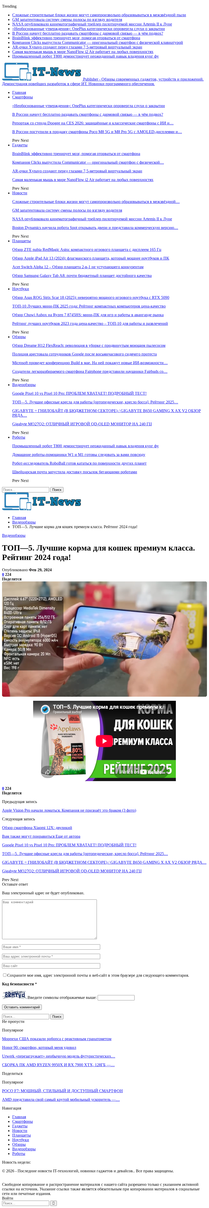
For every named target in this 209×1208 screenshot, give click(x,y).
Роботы (18, 437)
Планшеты (21, 241)
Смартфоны (22, 97)
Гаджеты (20, 145)
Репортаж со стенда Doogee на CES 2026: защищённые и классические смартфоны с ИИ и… (93, 123)
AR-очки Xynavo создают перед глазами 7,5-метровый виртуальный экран (77, 47)
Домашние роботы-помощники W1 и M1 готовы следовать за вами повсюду (78, 454)
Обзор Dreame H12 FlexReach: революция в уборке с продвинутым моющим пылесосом (88, 345)
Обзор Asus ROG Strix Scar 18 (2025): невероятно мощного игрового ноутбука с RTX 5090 (90, 297)
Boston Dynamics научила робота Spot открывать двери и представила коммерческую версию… (95, 227)
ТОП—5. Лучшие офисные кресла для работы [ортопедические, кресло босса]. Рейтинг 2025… (95, 402)
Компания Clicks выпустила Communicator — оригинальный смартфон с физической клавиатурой (97, 42)
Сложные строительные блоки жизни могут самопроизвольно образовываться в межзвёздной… (96, 201)
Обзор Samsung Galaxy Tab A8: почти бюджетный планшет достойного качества (82, 275)
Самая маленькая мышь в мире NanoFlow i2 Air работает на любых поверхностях (82, 51)
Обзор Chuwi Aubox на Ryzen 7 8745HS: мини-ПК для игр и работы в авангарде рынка (88, 315)
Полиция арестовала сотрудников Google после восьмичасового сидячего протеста (84, 354)
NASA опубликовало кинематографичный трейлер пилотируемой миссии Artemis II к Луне (92, 24)
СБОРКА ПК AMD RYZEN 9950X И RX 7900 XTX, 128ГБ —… (58, 1065)
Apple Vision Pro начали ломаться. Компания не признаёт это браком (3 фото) (69, 810)
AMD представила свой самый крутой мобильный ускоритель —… (61, 1099)
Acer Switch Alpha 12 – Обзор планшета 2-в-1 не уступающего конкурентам (77, 267)
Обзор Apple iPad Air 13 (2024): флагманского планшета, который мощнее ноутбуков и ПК (90, 258)
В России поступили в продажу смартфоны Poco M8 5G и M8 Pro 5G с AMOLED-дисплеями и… (97, 132)
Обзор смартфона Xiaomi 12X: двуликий (37, 827)
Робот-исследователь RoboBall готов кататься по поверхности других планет (79, 463)
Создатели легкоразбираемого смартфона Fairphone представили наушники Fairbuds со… (89, 371)
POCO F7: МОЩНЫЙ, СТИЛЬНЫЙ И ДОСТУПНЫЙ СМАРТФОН (62, 1091)
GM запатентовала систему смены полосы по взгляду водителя (67, 19)
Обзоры (19, 337)
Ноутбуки (20, 289)
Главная (19, 92)
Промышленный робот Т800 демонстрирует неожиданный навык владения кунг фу (85, 56)
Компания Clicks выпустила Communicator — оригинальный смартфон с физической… (88, 162)
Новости (19, 193)
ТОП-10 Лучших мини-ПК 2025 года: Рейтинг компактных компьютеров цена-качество (89, 306)
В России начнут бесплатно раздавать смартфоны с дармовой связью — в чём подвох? (87, 33)
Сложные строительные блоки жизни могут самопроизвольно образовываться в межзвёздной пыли (99, 15)
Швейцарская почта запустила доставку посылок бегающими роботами (74, 472)
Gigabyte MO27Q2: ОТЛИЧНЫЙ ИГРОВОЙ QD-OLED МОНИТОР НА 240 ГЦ (82, 424)
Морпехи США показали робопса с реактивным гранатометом (56, 1039)
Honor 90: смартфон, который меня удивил (39, 1047)
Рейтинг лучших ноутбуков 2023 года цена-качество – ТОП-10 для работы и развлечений (90, 323)
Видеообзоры (24, 385)
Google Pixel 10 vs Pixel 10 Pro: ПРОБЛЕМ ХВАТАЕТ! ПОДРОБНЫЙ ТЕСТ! (79, 393)
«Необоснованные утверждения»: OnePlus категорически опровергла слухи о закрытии (88, 29)
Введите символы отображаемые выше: (62, 997)
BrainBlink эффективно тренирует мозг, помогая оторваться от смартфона (76, 38)
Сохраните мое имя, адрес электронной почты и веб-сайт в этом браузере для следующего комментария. (98, 975)
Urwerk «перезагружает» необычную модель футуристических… (58, 1056)
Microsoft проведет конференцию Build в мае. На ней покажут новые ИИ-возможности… (90, 363)
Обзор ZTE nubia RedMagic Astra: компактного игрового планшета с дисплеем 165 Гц (86, 249)
